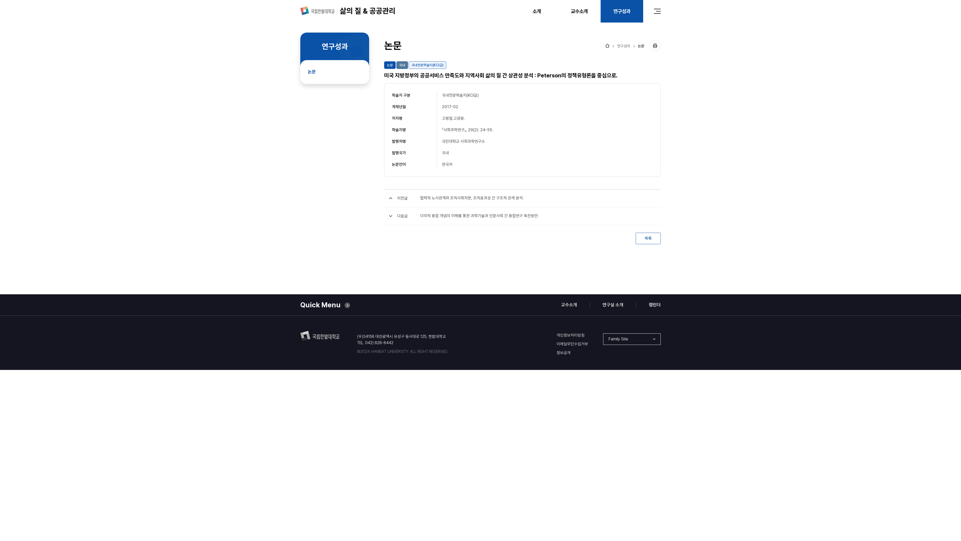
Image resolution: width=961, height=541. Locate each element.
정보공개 (564, 353)
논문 (641, 46)
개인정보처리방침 (571, 335)
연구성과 (623, 46)
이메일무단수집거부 (572, 344)
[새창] (317, 10)
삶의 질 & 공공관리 (367, 11)
